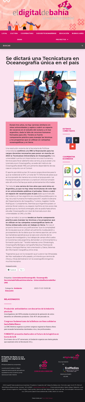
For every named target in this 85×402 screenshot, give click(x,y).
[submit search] (82, 45)
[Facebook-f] (69, 140)
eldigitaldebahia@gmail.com (41, 387)
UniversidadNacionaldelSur (45, 280)
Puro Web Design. (47, 398)
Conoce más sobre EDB (43, 371)
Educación (9, 291)
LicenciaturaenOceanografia (23, 278)
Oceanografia (41, 278)
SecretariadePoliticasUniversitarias (18, 280)
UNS (6, 283)
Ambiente (18, 288)
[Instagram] (76, 140)
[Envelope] (72, 146)
